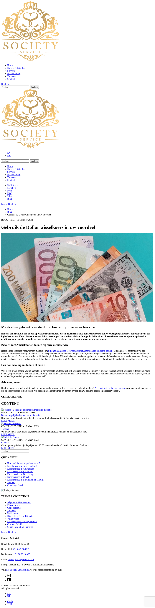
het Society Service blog (18, 569)
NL (9, 155)
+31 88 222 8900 (22, 554)
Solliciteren (12, 185)
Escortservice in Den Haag (20, 474)
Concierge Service (16, 485)
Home (10, 65)
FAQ (9, 193)
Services (11, 70)
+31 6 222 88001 (21, 549)
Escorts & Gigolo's (16, 68)
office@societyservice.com (21, 559)
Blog (9, 199)
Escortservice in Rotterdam (20, 471)
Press (9, 190)
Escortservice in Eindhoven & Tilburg (25, 479)
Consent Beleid (14, 524)
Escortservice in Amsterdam (20, 468)
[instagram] (9, 576)
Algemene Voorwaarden (19, 502)
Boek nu (5, 84)
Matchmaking (13, 73)
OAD (10, 601)
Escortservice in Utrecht (18, 477)
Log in (4, 204)
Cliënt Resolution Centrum (20, 527)
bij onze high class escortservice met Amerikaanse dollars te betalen (80, 351)
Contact (11, 79)
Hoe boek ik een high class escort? (23, 463)
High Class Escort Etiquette (20, 516)
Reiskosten (12, 513)
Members (11, 188)
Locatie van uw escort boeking (22, 466)
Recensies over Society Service (22, 521)
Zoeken (34, 87)
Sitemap (11, 482)
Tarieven (11, 76)
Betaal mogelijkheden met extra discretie (20, 415)
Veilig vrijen (13, 518)
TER (9, 604)
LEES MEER (8, 420)
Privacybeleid (13, 505)
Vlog (9, 196)
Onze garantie (14, 507)
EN (9, 153)
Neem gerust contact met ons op (110, 388)
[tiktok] (9, 580)
